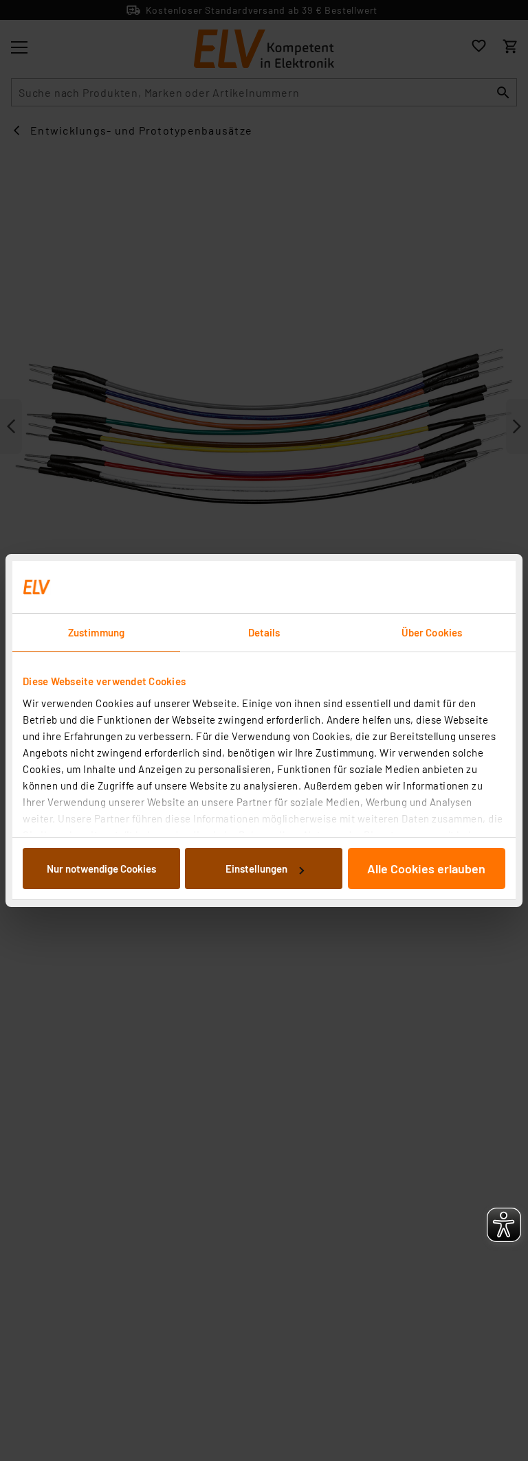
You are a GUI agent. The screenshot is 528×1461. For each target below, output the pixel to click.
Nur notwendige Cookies (101, 868)
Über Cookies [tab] (432, 632)
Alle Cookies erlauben (426, 868)
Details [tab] (264, 632)
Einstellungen (256, 868)
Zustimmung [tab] (96, 632)
